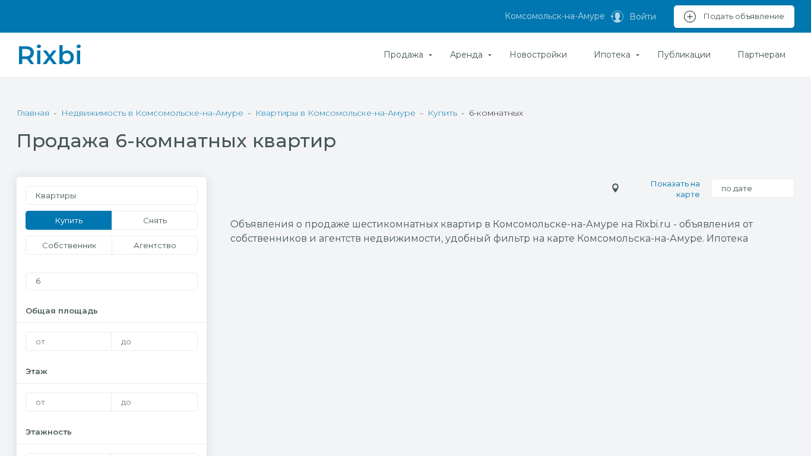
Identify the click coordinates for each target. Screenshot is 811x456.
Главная (33, 112)
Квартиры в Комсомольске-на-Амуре (335, 112)
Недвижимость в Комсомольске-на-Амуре (152, 112)
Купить (442, 112)
